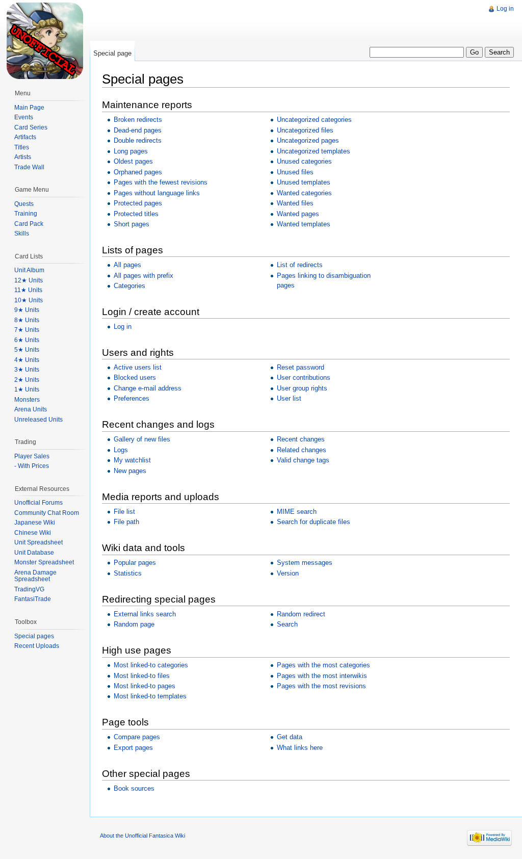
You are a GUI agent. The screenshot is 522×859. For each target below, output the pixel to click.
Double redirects (138, 140)
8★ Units (26, 320)
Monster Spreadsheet (44, 562)
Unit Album (29, 270)
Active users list (138, 367)
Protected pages (138, 203)
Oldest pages (133, 161)
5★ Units (26, 349)
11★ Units (28, 290)
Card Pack (28, 223)
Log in (123, 326)
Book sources (134, 788)
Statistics (128, 573)
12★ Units (28, 280)
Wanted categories (304, 193)
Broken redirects (138, 119)
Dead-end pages (138, 130)
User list (289, 398)
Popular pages (135, 562)
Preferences (131, 398)
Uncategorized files (305, 130)
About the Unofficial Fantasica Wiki (142, 835)
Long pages (131, 151)
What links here (300, 747)
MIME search (297, 511)
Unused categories (304, 161)
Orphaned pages (138, 172)
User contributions (303, 377)
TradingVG (29, 589)
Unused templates (303, 182)
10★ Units (28, 300)
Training (25, 213)
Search (287, 624)
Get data (289, 737)
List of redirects (300, 265)
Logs (121, 450)
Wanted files (295, 203)
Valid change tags (303, 460)
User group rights (302, 388)
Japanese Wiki (34, 522)
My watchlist (132, 460)
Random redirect (301, 614)
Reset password (300, 367)
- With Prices (31, 466)
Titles (21, 147)
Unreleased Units (38, 419)
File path (126, 522)
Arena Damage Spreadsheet (35, 576)
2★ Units (26, 379)
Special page (112, 53)
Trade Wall (29, 167)
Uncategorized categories (314, 119)
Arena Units (30, 409)
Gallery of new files (142, 439)
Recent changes (301, 439)
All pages (127, 265)
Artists (22, 157)
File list (124, 511)
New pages (130, 471)
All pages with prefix (143, 275)
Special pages (34, 636)
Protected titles (136, 214)
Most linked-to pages (144, 686)
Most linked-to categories (151, 665)
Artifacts (25, 137)
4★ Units (26, 359)
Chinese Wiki (32, 532)
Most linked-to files (142, 676)
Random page (134, 624)
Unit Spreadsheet (38, 542)
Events (23, 117)
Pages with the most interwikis (322, 676)
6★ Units (26, 340)
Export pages (133, 747)
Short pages (131, 224)
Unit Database (34, 552)
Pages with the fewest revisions (160, 182)
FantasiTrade (32, 599)
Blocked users (135, 377)
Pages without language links (157, 193)
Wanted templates (303, 224)
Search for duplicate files (313, 522)
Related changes (301, 450)
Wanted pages (298, 214)
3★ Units (26, 369)
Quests (24, 203)
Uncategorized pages (308, 140)
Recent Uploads (36, 645)
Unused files (295, 172)
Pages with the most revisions (321, 686)
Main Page (29, 107)
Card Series (30, 127)
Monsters (27, 399)
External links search (145, 614)
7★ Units (26, 329)
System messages (304, 562)
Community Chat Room (46, 512)
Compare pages (137, 737)
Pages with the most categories (323, 665)
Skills (21, 233)
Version (288, 573)
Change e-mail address (147, 388)
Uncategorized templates (313, 151)
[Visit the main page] (45, 41)
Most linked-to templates (150, 696)
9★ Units (26, 310)
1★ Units (26, 389)
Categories (129, 286)
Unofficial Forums (38, 502)
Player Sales (31, 456)
